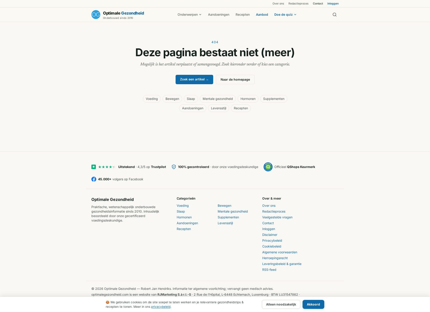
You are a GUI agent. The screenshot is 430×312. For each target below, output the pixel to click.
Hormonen (248, 99)
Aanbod (262, 14)
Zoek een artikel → (194, 79)
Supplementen (273, 99)
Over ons (278, 3)
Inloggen (333, 3)
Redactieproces (298, 3)
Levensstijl (218, 108)
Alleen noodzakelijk (281, 304)
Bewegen (172, 99)
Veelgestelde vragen (277, 217)
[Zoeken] (335, 15)
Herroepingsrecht (275, 258)
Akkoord (313, 304)
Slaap (191, 99)
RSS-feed (269, 269)
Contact (318, 3)
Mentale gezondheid (218, 99)
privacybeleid (160, 306)
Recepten (243, 14)
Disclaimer (269, 235)
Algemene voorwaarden (279, 252)
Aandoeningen (218, 14)
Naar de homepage (235, 79)
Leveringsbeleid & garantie (281, 264)
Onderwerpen (188, 14)
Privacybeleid (272, 240)
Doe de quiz (283, 14)
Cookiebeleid (271, 246)
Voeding (152, 99)
